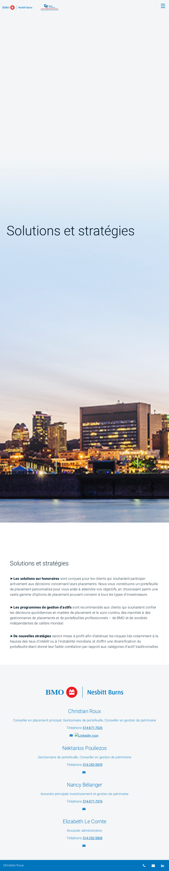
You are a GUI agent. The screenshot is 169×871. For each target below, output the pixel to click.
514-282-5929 (93, 764)
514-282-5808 (93, 838)
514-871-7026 (93, 727)
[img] (84, 261)
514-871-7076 (93, 801)
